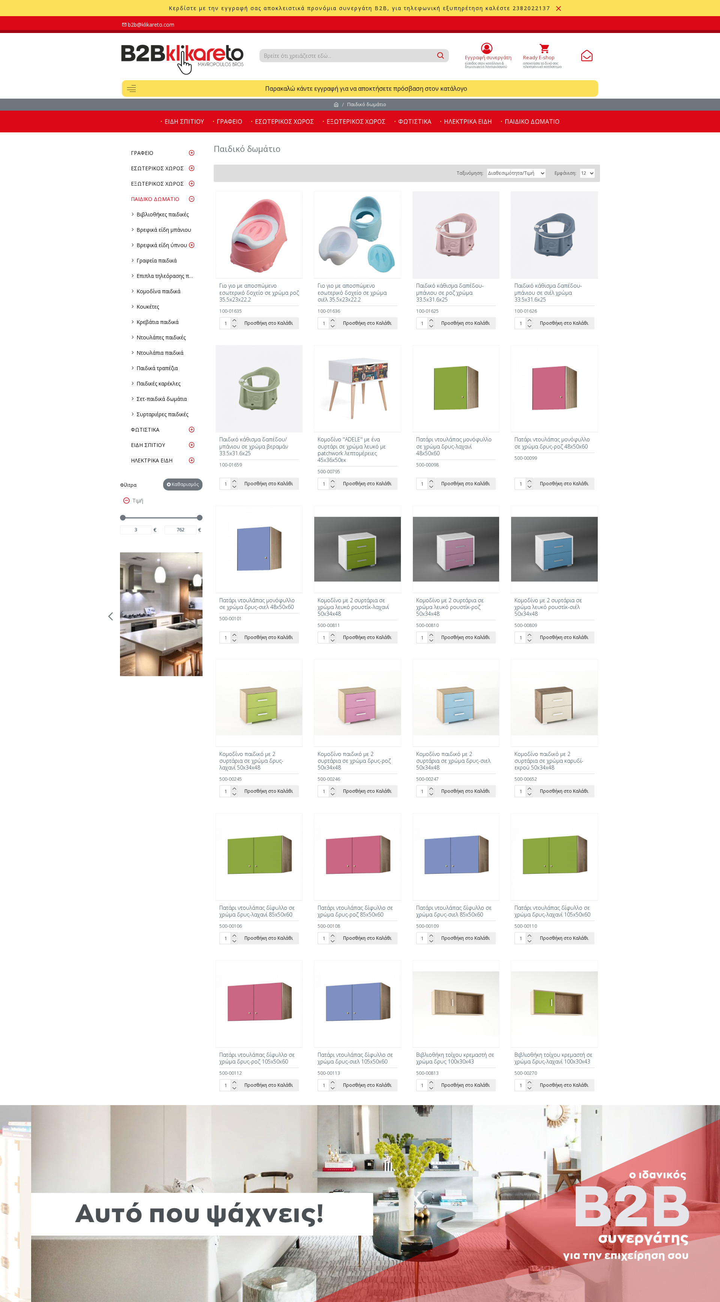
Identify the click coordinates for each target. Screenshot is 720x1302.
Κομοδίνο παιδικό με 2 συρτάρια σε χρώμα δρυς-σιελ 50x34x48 (453, 761)
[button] (110, 616)
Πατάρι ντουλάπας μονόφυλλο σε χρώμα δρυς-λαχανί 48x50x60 (454, 446)
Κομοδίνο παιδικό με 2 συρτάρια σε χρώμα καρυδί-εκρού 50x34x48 (549, 761)
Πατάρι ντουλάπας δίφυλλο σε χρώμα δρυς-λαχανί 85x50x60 (257, 911)
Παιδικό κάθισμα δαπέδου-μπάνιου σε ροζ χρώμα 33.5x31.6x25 (450, 292)
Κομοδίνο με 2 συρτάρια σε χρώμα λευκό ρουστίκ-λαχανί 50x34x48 (353, 607)
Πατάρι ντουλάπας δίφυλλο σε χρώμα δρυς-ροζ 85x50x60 (355, 911)
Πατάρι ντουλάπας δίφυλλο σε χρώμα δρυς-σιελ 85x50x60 (454, 911)
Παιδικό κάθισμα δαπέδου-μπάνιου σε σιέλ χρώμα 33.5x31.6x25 (548, 292)
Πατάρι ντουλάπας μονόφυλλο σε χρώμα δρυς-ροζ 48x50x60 (552, 443)
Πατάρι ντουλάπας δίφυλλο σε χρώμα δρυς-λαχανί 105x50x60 (552, 911)
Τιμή (137, 500)
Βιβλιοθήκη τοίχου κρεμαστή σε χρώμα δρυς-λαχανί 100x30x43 (553, 1058)
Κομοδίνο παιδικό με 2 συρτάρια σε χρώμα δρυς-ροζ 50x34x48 (354, 761)
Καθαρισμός (185, 484)
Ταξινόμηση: (470, 173)
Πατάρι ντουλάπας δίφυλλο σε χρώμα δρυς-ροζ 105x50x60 (257, 1058)
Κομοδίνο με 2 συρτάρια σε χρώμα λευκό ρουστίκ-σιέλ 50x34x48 (548, 607)
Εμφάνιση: (565, 173)
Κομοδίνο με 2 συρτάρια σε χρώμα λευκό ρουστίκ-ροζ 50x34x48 (450, 607)
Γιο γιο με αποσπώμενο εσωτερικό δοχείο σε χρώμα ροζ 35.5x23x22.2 (259, 292)
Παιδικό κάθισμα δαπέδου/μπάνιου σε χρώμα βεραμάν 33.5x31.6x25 (253, 446)
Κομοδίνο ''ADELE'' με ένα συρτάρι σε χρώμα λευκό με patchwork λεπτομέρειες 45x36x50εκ (352, 450)
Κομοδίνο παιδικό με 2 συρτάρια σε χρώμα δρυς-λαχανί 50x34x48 (251, 761)
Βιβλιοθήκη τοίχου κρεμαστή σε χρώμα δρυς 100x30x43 (455, 1058)
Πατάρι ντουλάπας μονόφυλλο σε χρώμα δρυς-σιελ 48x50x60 (257, 603)
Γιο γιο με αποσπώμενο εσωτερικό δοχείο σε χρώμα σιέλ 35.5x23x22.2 (352, 292)
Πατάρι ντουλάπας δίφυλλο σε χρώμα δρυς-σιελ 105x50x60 (355, 1058)
